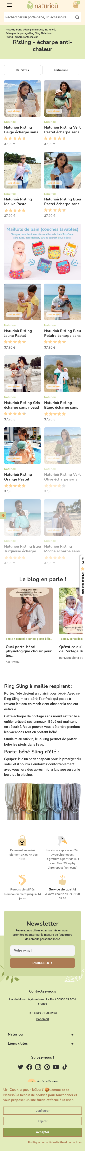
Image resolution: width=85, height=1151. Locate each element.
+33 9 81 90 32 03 (45, 1013)
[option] (29, 629)
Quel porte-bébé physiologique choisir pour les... (29, 651)
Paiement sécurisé (22, 850)
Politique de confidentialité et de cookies (55, 1142)
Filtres (24, 70)
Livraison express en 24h (62, 850)
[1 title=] (4, 138)
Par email (42, 1019)
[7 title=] (18, 138)
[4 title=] (19, 210)
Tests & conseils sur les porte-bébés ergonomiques (39, 638)
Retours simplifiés (22, 889)
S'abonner (40, 963)
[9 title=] (22, 138)
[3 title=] (8, 138)
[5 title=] (13, 138)
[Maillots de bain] (42, 252)
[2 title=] (10, 210)
